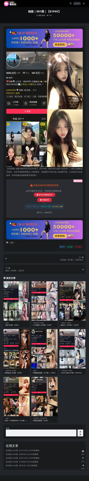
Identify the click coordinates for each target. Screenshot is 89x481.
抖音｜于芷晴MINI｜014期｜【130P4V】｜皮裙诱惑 (15, 421)
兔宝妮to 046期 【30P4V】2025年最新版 (22, 454)
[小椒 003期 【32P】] (16, 301)
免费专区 (36, 418)
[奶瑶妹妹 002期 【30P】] (16, 348)
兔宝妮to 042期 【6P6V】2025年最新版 (21, 465)
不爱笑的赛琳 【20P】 (41, 420)
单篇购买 (45, 200)
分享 (63, 247)
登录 (78, 3)
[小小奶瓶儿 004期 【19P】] (44, 301)
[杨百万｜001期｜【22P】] (72, 301)
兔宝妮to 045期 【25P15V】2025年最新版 (22, 458)
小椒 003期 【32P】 (12, 325)
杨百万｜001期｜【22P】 (70, 325)
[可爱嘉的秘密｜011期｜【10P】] (44, 348)
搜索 (7, 428)
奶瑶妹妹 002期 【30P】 (14, 373)
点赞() (79, 247)
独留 (40, 15)
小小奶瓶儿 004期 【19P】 (42, 325)
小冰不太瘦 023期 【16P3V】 (71, 373)
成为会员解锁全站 (45, 195)
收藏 (70, 247)
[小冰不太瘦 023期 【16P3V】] (72, 348)
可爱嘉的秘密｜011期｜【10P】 (44, 373)
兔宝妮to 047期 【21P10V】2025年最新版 (22, 450)
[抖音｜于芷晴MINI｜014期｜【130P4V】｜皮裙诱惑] (16, 396)
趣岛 (43, 15)
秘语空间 (36, 323)
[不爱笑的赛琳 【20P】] (44, 396)
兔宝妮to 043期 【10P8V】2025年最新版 (22, 462)
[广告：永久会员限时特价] (44, 39)
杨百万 (64, 323)
